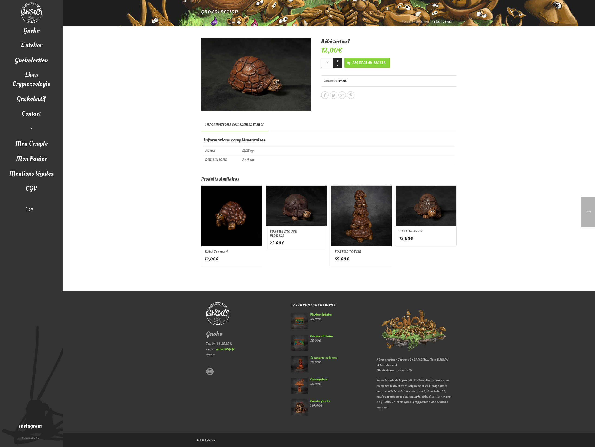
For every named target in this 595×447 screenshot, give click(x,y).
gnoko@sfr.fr (225, 349)
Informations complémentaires (234, 124)
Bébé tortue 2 (411, 231)
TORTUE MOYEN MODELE (284, 233)
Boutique (423, 21)
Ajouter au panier (369, 63)
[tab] (234, 125)
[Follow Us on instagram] (210, 372)
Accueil (407, 21)
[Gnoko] (31, 12)
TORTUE (342, 81)
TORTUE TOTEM (348, 252)
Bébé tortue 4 (216, 252)
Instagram (30, 426)
